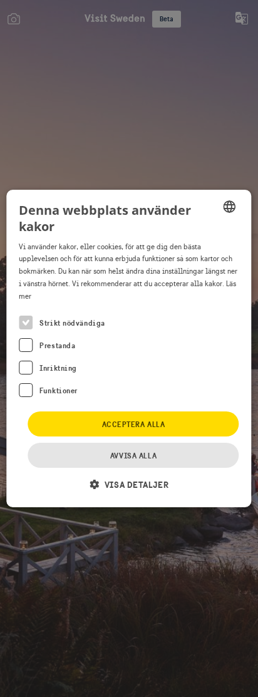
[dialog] (128, 349)
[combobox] (230, 206)
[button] (129, 484)
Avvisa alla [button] (133, 455)
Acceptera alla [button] (133, 424)
